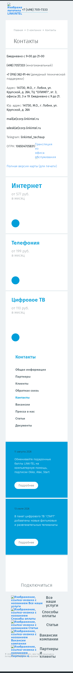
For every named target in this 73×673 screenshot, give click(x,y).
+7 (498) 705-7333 (35, 9)
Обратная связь (27, 390)
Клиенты (21, 383)
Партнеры (23, 376)
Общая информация (30, 369)
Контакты (22, 397)
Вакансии (22, 404)
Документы (23, 425)
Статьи (20, 418)
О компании (34, 30)
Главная (18, 30)
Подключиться (36, 585)
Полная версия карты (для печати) (32, 166)
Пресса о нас (25, 411)
